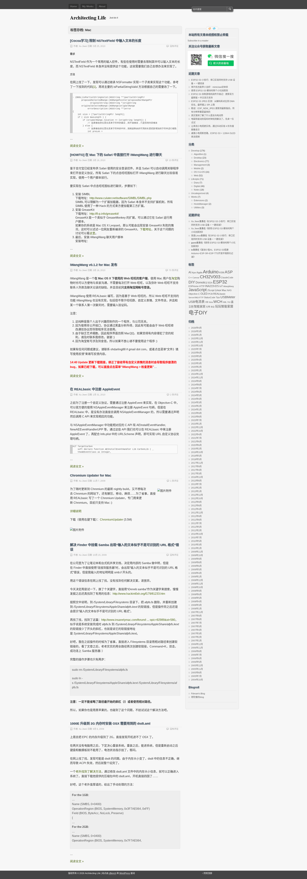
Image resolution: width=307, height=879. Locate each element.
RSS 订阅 (210, 28)
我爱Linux (196, 235)
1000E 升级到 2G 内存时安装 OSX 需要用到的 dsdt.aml (110, 723)
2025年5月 (196, 356)
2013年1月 (196, 491)
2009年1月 (196, 576)
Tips (218, 297)
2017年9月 (196, 466)
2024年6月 (196, 392)
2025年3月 (196, 363)
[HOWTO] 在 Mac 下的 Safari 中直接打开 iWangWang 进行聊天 (116, 155)
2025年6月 (196, 353)
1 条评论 (174, 481)
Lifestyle (195, 179)
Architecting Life (88, 17)
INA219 (209, 286)
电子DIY (197, 312)
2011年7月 (196, 523)
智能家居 (199, 306)
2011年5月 (196, 527)
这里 (92, 233)
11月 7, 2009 (99, 481)
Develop (195, 150)
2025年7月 (196, 349)
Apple (199, 272)
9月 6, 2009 (98, 729)
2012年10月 (197, 498)
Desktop (198, 158)
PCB (210, 294)
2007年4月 (196, 630)
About (102, 6)
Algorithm (198, 154)
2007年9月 (196, 616)
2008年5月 (196, 598)
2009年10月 (197, 555)
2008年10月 (197, 587)
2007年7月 (196, 623)
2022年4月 (196, 434)
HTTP (202, 286)
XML (225, 302)
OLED (204, 293)
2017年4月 (196, 470)
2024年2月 (196, 406)
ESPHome (193, 286)
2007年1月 (196, 640)
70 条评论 (173, 270)
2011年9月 (196, 516)
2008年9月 (196, 591)
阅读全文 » (77, 145)
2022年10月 (197, 431)
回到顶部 (208, 873)
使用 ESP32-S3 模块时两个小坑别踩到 (209, 90)
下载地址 (145, 229)
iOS (216, 286)
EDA (210, 283)
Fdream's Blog (198, 693)
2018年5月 (196, 459)
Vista (211, 302)
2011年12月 (197, 512)
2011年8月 (196, 520)
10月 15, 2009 (100, 555)
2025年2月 (196, 367)
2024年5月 (196, 395)
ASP (229, 272)
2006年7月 (196, 655)
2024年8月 (196, 385)
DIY (191, 282)
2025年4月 (196, 360)
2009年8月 (196, 562)
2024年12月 (197, 374)
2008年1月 (196, 608)
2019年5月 (196, 456)
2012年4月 (196, 509)
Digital (197, 186)
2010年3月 (196, 544)
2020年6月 (196, 445)
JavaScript (197, 290)
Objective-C (194, 294)
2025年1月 (196, 370)
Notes (197, 190)
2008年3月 (196, 605)
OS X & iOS (199, 172)
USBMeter (227, 297)
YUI (228, 302)
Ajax (194, 272)
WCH (217, 301)
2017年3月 (196, 473)
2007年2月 (196, 637)
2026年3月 (196, 331)
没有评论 (174, 46)
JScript (210, 290)
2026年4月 (196, 328)
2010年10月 (197, 534)
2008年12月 (197, 580)
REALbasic (219, 293)
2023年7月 (196, 420)
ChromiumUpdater (111, 519)
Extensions (199, 200)
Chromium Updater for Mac (90, 475)
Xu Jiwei (83, 46)
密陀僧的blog (197, 697)
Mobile (197, 168)
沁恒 (208, 306)
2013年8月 (196, 480)
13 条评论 (173, 160)
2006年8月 (196, 651)
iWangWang (228, 286)
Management (200, 165)
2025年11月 (197, 342)
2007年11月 (197, 612)
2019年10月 (197, 452)
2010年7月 (196, 537)
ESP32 (220, 281)
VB (206, 302)
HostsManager (201, 204)
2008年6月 (196, 594)
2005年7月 (196, 676)
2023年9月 (196, 413)
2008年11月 (197, 584)
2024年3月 (196, 402)
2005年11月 (197, 669)
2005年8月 (196, 672)
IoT (221, 286)
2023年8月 (196, 417)
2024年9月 (196, 381)
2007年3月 (196, 633)
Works (194, 197)
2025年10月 (197, 345)
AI (189, 272)
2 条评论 (174, 394)
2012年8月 (196, 505)
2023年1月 (196, 424)
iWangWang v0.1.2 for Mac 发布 (93, 265)
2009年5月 (196, 569)
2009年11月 (197, 552)
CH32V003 (210, 277)
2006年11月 (197, 648)
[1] (94, 86)
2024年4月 (196, 399)
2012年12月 (197, 495)
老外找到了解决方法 (88, 771)
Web (196, 175)
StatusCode (209, 297)
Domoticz (202, 282)
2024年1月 (196, 409)
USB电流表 (196, 302)
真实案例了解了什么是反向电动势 (207, 115)
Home (73, 6)
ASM (221, 272)
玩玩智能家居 (224, 306)
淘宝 (174, 278)
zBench (112, 873)
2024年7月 (196, 388)
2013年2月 (196, 488)
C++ (190, 278)
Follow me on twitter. (214, 28)
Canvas (196, 278)
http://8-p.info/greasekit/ (104, 213)
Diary (196, 182)
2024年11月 (197, 377)
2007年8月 (196, 619)
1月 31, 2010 (99, 394)
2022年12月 (197, 427)
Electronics (199, 161)
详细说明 (75, 511)
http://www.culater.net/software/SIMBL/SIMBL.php (121, 198)
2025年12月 (197, 338)
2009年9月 (196, 559)
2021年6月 (196, 441)
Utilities (197, 207)
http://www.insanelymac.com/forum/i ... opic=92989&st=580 (138, 619)
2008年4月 (196, 601)
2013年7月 (196, 484)
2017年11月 (197, 463)
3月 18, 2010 (99, 270)
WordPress (124, 873)
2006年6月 (196, 658)
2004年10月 (197, 680)
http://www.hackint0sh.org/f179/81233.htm (139, 593)
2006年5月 (196, 662)
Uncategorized (198, 193)
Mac (224, 290)
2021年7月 (196, 438)
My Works (87, 6)
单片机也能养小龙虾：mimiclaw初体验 (209, 87)
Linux (218, 290)
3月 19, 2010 (99, 160)
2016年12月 (197, 477)
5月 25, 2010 (99, 46)
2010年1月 (196, 548)
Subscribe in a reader (198, 40)
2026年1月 (196, 335)
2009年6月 (196, 566)
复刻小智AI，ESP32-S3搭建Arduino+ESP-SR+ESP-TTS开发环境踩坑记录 (212, 253)
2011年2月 (196, 530)
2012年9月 (196, 502)
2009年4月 (196, 573)
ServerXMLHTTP (195, 297)
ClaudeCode (227, 277)
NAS (229, 290)
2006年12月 (197, 644)
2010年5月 (196, 541)
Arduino (211, 271)
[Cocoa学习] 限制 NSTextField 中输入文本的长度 (105, 40)
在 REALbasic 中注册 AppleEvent (95, 389)
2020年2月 (196, 448)
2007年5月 (196, 626)
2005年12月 (197, 665)
